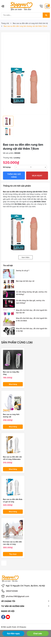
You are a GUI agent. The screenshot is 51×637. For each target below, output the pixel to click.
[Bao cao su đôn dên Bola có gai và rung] (13, 487)
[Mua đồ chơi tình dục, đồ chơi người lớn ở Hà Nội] (9, 331)
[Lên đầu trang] (46, 626)
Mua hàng (13, 384)
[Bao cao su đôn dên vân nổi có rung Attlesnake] (13, 444)
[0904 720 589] (41, 6)
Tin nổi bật (8, 265)
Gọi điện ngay (13, 633)
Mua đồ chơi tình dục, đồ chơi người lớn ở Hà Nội (31, 329)
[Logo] (21, 6)
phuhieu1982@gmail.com (17, 596)
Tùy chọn (13, 554)
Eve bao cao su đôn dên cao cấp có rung (12, 543)
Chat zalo (37, 633)
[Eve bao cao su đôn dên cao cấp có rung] (13, 529)
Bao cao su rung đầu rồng (11, 373)
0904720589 (12, 591)
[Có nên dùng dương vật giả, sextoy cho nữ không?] (9, 294)
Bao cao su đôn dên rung (13, 192)
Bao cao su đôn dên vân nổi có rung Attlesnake (12, 458)
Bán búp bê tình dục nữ (25, 281)
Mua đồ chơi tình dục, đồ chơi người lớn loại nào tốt (31, 311)
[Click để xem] (25, 54)
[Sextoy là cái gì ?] (9, 273)
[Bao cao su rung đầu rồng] (13, 360)
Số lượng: (7, 167)
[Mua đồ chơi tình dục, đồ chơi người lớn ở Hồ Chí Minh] (9, 321)
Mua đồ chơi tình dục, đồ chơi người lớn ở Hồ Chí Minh (31, 319)
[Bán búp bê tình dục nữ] (9, 284)
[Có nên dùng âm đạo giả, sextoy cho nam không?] (9, 303)
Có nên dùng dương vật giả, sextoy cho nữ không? (31, 293)
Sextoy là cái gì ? (22, 270)
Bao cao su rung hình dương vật (11, 415)
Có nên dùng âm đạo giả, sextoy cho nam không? (30, 301)
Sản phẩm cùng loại (17, 342)
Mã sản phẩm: (8, 153)
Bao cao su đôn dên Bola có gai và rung (12, 500)
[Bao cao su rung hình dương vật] (13, 402)
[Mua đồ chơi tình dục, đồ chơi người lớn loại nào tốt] (9, 312)
